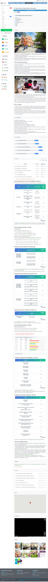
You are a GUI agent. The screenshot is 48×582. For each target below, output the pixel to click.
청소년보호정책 (38, 579)
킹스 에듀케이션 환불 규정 (18, 466)
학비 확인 (37, 140)
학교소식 (16, 23)
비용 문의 (5, 86)
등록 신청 (5, 89)
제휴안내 (23, 579)
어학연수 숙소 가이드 (38, 244)
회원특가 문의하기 (30, 10)
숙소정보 (16, 21)
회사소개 (19, 579)
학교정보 (22, 3)
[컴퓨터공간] (26, 546)
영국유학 (35, 3)
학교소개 (16, 17)
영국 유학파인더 (12, 3)
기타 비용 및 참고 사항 (19, 22)
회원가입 (43, 0)
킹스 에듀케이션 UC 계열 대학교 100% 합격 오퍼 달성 (24, 473)
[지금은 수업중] (34, 546)
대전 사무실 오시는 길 (36, 576)
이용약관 (27, 579)
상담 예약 (5, 77)
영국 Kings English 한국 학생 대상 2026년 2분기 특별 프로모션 (25, 478)
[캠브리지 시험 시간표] (42, 553)
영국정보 (39, 3)
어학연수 (18, 3)
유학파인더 (39, 0)
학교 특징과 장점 (18, 18)
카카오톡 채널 (6, 67)
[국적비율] (18, 561)
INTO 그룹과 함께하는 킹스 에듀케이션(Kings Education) (24, 475)
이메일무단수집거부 (21, 580)
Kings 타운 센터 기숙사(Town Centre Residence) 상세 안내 (24, 334)
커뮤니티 (44, 3)
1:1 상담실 (5, 80)
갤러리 (16, 25)
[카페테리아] (42, 546)
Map (16, 24)
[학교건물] (18, 546)
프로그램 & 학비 (18, 20)
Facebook (5, 64)
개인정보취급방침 (32, 579)
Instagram (5, 59)
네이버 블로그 (6, 70)
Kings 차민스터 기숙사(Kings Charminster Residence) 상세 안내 (25, 333)
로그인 (46, 0)
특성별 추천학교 (29, 3)
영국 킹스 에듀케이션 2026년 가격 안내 (22, 482)
